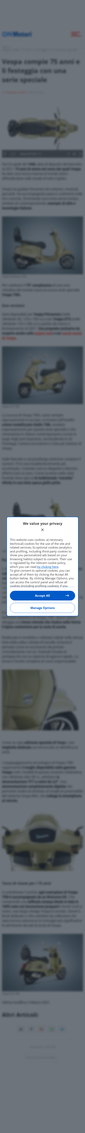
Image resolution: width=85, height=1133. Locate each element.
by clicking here (47, 567)
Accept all (42, 596)
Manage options (42, 608)
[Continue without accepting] (42, 529)
